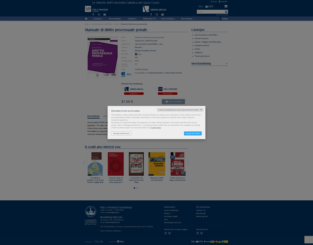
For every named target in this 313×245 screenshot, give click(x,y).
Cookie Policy (156, 128)
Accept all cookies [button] (193, 133)
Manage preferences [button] (121, 133)
